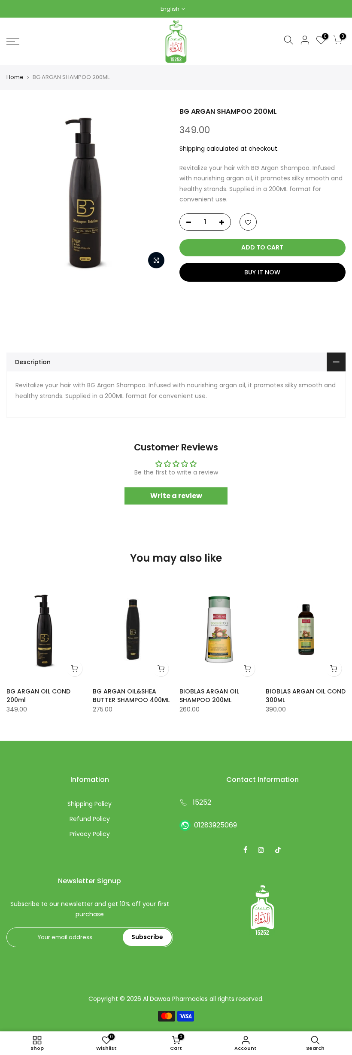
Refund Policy (90, 819)
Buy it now (262, 272)
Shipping (192, 148)
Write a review (176, 496)
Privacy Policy (90, 834)
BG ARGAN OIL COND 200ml (38, 695)
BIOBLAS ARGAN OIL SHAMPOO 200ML (209, 695)
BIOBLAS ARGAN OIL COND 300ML (306, 695)
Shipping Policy (89, 804)
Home (15, 77)
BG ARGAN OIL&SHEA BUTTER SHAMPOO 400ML (131, 695)
